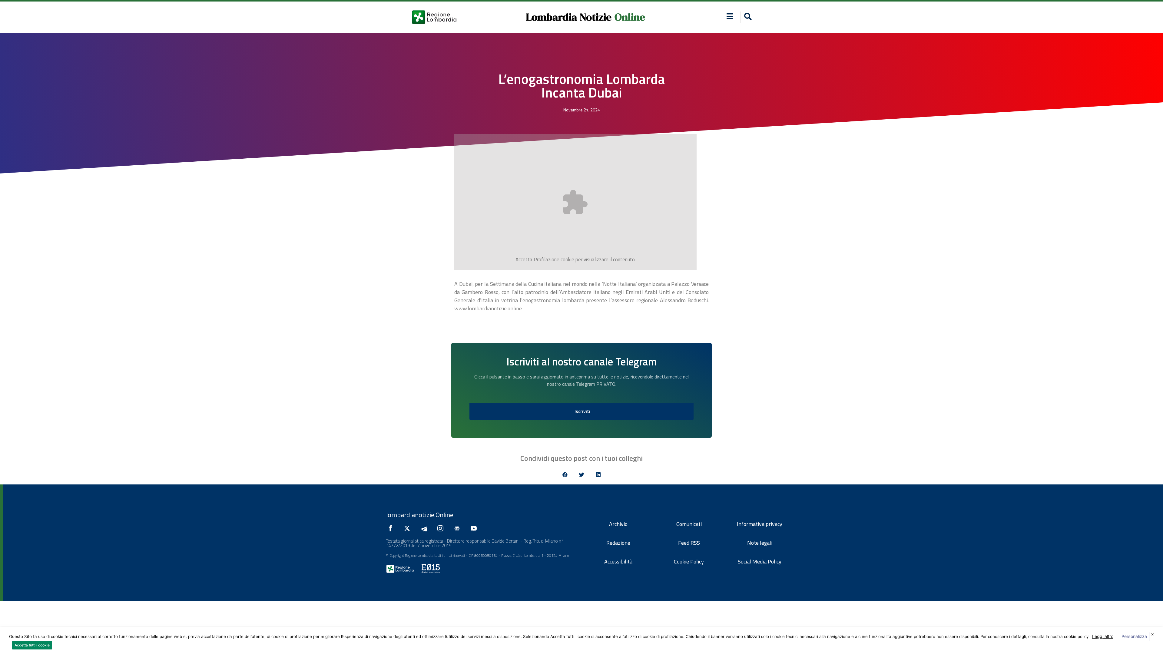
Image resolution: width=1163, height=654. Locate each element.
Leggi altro (1102, 636)
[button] (730, 16)
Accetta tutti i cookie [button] (32, 645)
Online (630, 17)
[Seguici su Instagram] (441, 528)
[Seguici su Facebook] (391, 528)
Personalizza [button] (1134, 636)
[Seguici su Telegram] (425, 528)
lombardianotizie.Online (419, 515)
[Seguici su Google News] (458, 528)
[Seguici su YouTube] (475, 528)
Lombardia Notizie (568, 17)
